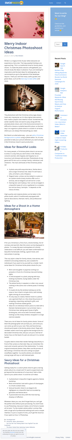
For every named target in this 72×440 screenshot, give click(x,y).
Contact (58, 3)
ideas (14, 421)
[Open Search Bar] (65, 3)
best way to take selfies (29, 79)
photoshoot (20, 421)
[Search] (64, 44)
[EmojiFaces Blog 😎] (14, 3)
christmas (9, 421)
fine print (12, 432)
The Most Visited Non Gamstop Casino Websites (20, 427)
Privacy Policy (60, 437)
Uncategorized (10, 419)
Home (51, 3)
